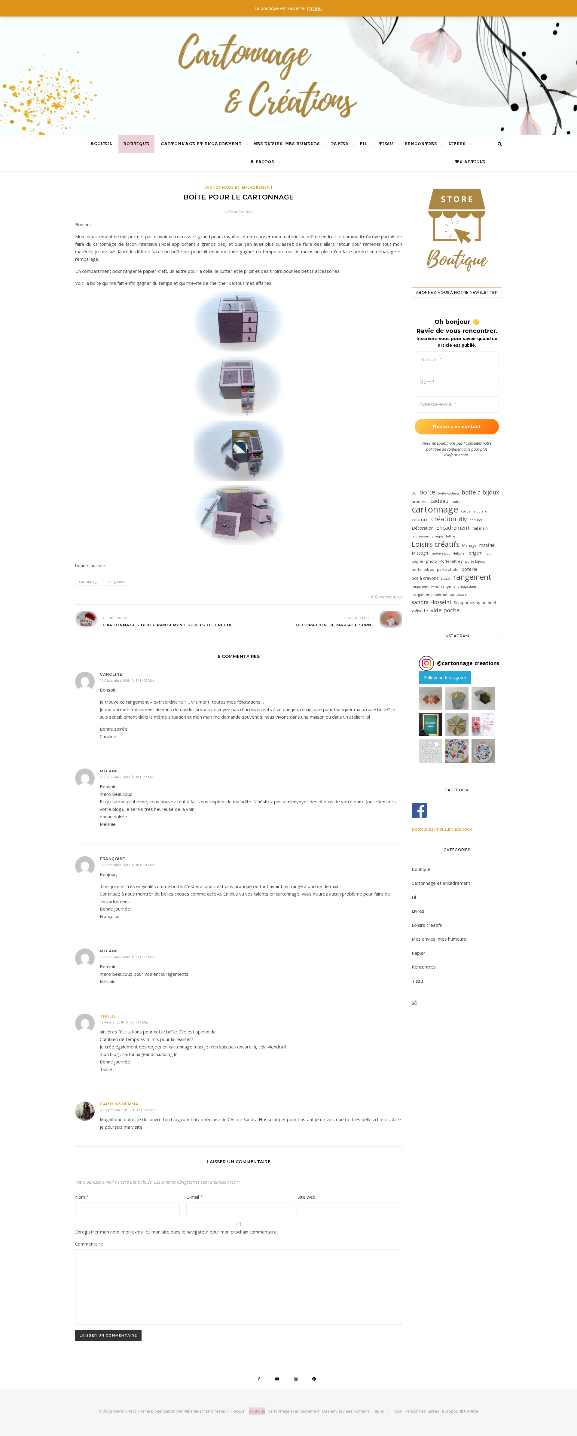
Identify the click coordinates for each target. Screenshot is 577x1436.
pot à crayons (425, 578)
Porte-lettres (451, 561)
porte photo (448, 569)
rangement (117, 581)
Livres (457, 144)
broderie (420, 501)
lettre (450, 536)
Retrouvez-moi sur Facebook (442, 829)
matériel (487, 545)
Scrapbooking (467, 602)
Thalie (108, 1016)
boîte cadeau (448, 493)
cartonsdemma (119, 1103)
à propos (262, 162)
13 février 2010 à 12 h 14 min (124, 1022)
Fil (364, 144)
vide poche (445, 610)
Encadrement (453, 527)
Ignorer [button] (314, 8)
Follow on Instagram (445, 677)
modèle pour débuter (448, 553)
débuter (476, 520)
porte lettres (423, 569)
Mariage (469, 545)
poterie (469, 569)
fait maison (420, 536)
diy (463, 519)
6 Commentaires (386, 597)
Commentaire (89, 1244)
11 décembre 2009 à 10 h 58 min (127, 865)
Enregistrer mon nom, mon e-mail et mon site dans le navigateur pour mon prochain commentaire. (176, 1232)
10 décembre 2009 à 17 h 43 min (127, 680)
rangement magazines (458, 586)
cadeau (439, 500)
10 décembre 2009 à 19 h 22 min (127, 777)
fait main (480, 528)
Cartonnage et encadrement (201, 144)
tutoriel (489, 602)
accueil (101, 144)
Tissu (386, 144)
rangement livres (425, 586)
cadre (456, 502)
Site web (307, 1197)
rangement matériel (429, 594)
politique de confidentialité (448, 449)
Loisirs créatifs (435, 544)
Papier (339, 144)
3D (414, 493)
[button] (430, 698)
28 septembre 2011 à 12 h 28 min (127, 1110)
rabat (445, 578)
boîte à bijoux (480, 492)
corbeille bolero (474, 511)
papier (417, 561)
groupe (437, 536)
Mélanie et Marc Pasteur (206, 1411)
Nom (82, 1197)
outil (489, 553)
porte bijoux (475, 561)
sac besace (458, 594)
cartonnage (89, 581)
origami (476, 553)
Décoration (423, 528)
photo (431, 561)
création (443, 519)
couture (420, 519)
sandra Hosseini (431, 602)
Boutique (136, 144)
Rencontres (421, 144)
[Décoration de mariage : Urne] (391, 619)
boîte (427, 492)
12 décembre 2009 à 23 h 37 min (127, 957)
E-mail (194, 1197)
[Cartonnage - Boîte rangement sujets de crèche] (86, 619)
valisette (420, 610)
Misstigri (420, 553)
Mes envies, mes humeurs (286, 144)
